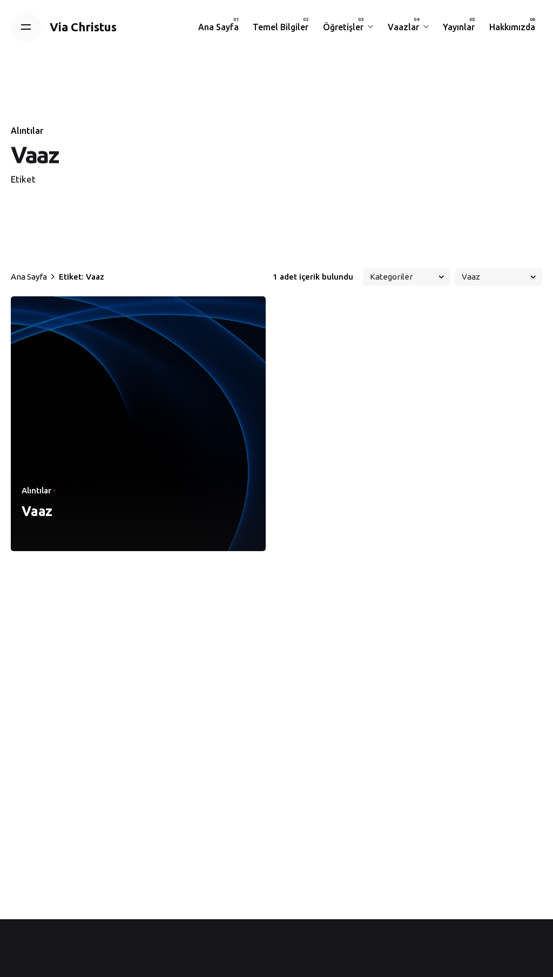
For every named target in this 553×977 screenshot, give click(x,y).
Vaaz (37, 511)
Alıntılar (27, 130)
